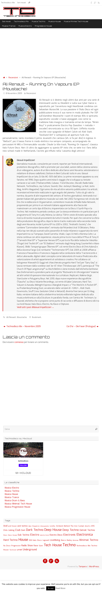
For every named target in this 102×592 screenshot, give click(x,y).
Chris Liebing (8, 530)
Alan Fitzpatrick (34, 526)
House (23, 539)
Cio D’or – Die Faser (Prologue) (81, 326)
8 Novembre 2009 (14, 93)
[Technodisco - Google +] (95, 2)
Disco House (12, 535)
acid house (12, 526)
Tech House (53, 545)
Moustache (22, 317)
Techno (69, 545)
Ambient (59, 526)
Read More (60, 588)
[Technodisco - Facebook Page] (91, 2)
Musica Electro (12, 487)
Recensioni (13, 77)
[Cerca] (29, 2)
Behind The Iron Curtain (74, 526)
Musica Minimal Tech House (18, 503)
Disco (5, 535)
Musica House (11, 494)
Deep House (53, 530)
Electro (34, 535)
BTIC (93, 526)
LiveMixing (55, 540)
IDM (30, 540)
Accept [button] (51, 588)
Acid (5, 525)
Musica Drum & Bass (15, 500)
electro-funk (44, 535)
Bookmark (36, 317)
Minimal (75, 540)
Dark (23, 530)
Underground (30, 549)
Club (17, 530)
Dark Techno (34, 530)
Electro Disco (56, 534)
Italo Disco (37, 540)
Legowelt (45, 540)
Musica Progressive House (17, 506)
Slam (41, 545)
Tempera (83, 566)
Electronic (69, 535)
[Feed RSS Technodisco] (99, 2)
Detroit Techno (87, 530)
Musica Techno (12, 491)
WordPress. (94, 566)
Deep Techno (70, 530)
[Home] (4, 77)
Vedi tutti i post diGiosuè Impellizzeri (35, 307)
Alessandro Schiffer (47, 526)
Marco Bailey (66, 540)
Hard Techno (10, 540)
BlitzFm (88, 526)
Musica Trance (12, 497)
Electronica (84, 534)
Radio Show (27, 545)
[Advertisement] (51, 52)
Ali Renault (11, 317)
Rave (36, 545)
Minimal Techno (88, 540)
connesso (19, 342)
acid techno (22, 526)
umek (19, 549)
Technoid (12, 550)
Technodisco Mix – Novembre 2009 (23, 326)
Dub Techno (23, 534)
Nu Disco (6, 546)
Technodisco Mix (8, 2)
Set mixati (21, 2)
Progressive (16, 546)
